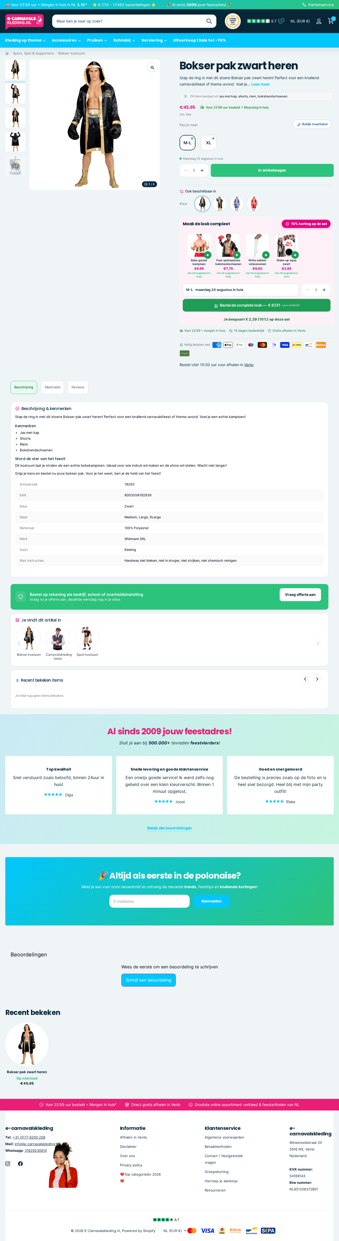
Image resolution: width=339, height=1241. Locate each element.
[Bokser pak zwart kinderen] (219, 203)
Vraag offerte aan (300, 594)
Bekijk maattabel (315, 124)
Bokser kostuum (71, 53)
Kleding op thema (23, 40)
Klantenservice (222, 1128)
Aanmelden (211, 900)
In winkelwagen (272, 170)
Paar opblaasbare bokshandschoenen (228, 262)
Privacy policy (131, 1165)
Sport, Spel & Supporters (33, 53)
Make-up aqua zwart (286, 262)
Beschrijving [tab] (23, 387)
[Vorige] (305, 678)
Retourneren (215, 1190)
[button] (202, 170)
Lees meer (260, 84)
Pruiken (95, 40)
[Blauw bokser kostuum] (236, 203)
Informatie (133, 1128)
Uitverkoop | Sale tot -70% (199, 40)
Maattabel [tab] (52, 387)
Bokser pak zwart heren (27, 1072)
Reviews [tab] (78, 387)
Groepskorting (217, 1172)
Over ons (127, 1156)
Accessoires (64, 40)
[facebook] (20, 1163)
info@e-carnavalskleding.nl (37, 1144)
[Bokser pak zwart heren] (202, 203)
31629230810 (36, 1150)
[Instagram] (7, 1163)
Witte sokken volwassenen (257, 262)
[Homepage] (7, 53)
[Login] (318, 21)
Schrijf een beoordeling (148, 980)
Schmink (122, 40)
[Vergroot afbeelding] (152, 67)
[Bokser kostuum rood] (254, 203)
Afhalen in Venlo (133, 1137)
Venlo (248, 365)
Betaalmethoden (218, 1146)
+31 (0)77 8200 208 (29, 1137)
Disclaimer (128, 1146)
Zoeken (209, 21)
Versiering (152, 40)
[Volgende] (317, 678)
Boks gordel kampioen (199, 262)
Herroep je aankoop (221, 1181)
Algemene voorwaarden (224, 1137)
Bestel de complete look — (260, 305)
